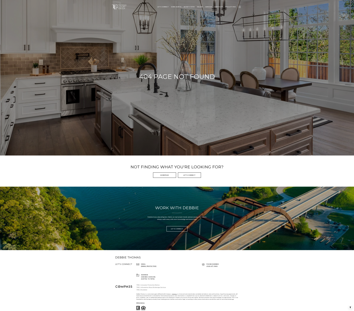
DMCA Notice (140, 303)
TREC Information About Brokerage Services (151, 287)
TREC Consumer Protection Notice (148, 285)
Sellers (200, 7)
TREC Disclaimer (141, 289)
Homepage (164, 175)
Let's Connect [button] (189, 175)
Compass (174, 294)
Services (208, 7)
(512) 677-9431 (212, 266)
